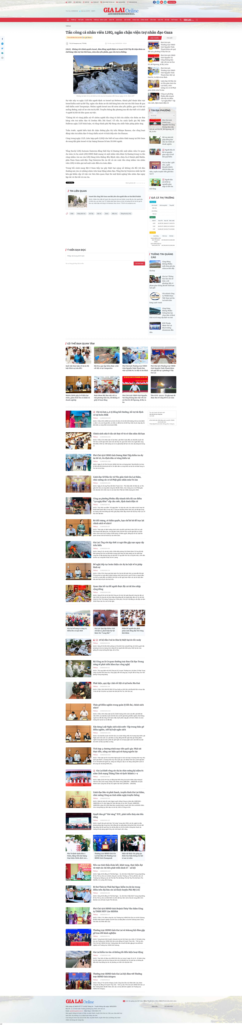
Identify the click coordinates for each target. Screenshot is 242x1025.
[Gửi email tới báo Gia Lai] (165, 2)
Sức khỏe (127, 20)
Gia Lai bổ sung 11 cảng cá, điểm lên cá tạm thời (77, 629)
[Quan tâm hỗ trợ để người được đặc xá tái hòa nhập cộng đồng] (78, 593)
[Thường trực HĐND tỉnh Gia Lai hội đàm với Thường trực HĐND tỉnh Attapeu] (78, 980)
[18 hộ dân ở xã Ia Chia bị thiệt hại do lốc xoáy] (78, 647)
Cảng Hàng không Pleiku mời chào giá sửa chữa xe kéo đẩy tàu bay (162, 266)
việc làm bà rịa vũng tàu (155, 414)
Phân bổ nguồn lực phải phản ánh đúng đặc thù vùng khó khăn (133, 630)
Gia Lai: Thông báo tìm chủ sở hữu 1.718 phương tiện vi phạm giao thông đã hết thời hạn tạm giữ (161, 282)
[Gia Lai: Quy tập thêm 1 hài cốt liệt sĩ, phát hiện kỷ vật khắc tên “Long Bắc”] (105, 618)
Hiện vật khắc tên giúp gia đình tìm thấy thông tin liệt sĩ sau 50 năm (132, 856)
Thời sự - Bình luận (100, 20)
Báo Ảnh (78, 2)
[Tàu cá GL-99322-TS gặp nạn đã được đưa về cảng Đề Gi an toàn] (163, 384)
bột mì (99, 213)
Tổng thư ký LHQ (126, 213)
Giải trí (160, 20)
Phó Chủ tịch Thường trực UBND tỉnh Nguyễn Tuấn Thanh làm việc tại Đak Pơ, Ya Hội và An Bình (161, 72)
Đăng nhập (172, 2)
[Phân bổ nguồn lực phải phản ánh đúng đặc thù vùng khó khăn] (133, 618)
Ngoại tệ (152, 217)
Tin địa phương (160, 110)
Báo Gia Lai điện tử (121, 11)
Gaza (106, 213)
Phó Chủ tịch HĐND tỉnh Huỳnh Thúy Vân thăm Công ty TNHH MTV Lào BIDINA (118, 910)
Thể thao (174, 20)
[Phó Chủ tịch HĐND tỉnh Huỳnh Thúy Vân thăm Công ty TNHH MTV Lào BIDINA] (78, 915)
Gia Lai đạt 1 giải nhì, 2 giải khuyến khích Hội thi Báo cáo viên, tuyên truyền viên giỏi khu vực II (161, 168)
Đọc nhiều (154, 38)
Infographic (133, 2)
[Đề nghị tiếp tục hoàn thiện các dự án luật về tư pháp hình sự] (78, 571)
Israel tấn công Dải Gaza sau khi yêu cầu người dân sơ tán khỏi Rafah (115, 196)
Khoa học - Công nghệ (140, 20)
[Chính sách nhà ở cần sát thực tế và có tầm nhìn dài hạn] (78, 440)
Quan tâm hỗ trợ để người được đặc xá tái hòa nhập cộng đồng (117, 587)
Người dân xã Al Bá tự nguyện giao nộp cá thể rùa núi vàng (161, 184)
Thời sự (73, 20)
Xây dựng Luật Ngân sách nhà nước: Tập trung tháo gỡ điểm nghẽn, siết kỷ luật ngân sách (118, 728)
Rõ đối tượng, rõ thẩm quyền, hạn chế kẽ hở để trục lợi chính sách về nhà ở (118, 522)
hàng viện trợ (81, 213)
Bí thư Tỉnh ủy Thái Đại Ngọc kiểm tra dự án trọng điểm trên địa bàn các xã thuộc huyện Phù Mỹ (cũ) (116, 888)
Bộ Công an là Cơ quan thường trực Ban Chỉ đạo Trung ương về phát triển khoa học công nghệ (118, 663)
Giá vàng (152, 232)
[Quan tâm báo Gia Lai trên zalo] (158, 2)
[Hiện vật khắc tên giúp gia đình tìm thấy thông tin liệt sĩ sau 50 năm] (133, 843)
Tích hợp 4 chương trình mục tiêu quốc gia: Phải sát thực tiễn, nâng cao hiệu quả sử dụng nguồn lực (117, 750)
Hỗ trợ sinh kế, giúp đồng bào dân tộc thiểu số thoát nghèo (168, 140)
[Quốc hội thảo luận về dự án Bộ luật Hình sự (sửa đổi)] (78, 355)
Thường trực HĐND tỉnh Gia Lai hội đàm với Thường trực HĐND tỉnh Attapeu (117, 975)
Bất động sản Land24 (164, 420)
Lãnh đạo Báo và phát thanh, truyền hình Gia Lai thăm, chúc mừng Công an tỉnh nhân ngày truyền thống (119, 793)
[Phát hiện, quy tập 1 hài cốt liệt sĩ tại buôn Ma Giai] (78, 690)
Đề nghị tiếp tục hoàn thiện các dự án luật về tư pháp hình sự (117, 565)
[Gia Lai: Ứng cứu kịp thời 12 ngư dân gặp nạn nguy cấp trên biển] (78, 549)
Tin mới (170, 38)
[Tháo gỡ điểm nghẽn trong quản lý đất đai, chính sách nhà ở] (78, 712)
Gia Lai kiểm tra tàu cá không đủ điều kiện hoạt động (118, 952)
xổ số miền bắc (153, 420)
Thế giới (80, 20)
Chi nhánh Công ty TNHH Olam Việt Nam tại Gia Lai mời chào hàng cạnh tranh (162, 298)
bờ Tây (91, 213)
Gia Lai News (189, 20)
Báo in (87, 2)
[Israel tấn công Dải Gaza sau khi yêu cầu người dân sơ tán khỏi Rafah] (77, 201)
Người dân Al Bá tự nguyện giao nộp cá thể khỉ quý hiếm (168, 153)
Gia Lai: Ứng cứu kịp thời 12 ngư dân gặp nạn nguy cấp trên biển (118, 543)
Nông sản (152, 202)
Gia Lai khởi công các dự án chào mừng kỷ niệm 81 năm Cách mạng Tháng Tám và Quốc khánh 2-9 (118, 772)
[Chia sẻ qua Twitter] (2, 48)
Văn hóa (153, 20)
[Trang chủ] (68, 20)
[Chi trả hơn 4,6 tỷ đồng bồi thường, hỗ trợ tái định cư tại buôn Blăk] (78, 419)
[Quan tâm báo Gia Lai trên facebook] (154, 2)
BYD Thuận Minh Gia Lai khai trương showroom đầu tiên (161, 327)
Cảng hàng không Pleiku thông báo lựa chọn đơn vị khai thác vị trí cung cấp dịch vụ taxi (162, 312)
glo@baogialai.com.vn (76, 1011)
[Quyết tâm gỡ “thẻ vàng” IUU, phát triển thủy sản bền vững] (78, 821)
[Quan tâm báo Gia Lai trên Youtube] (161, 2)
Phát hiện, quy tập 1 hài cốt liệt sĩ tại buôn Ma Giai (116, 683)
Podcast (96, 2)
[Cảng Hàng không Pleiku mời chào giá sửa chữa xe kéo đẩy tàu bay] (155, 264)
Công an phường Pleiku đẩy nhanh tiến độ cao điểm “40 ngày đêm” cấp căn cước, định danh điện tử (161, 98)
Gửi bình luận (139, 263)
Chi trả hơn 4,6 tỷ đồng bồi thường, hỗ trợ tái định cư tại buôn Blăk (118, 413)
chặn (71, 213)
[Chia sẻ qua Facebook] (2, 39)
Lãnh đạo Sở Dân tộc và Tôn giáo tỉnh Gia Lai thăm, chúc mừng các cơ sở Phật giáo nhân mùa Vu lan (162, 85)
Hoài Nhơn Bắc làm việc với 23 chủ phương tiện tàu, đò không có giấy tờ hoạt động (106, 397)
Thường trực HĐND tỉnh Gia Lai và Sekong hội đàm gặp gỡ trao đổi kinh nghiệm (119, 931)
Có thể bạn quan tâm (81, 343)
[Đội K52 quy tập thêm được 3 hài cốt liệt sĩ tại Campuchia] (107, 355)
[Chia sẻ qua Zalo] (2, 43)
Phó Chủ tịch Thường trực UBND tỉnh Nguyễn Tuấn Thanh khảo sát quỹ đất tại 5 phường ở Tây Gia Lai (162, 46)
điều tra (114, 213)
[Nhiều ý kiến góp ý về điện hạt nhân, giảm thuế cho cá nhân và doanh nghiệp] (78, 384)
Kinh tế (111, 20)
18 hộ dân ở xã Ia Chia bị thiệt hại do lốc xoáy (119, 640)
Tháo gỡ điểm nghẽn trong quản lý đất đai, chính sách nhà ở (118, 706)
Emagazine (121, 2)
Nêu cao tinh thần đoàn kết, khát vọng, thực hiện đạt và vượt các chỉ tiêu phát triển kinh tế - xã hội (118, 866)
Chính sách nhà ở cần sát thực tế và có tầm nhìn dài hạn (119, 433)
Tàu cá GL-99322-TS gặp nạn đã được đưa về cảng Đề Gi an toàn (163, 396)
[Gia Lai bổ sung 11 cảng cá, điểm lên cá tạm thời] (78, 618)
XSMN (172, 420)
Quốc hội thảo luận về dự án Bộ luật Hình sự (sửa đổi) (77, 367)
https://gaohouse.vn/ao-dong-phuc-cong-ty (162, 424)
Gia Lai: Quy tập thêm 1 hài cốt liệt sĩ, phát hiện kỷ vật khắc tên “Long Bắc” (105, 630)
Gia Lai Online (80, 1001)
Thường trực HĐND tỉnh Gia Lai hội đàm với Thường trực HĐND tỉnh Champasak (105, 856)
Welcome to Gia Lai (108, 2)
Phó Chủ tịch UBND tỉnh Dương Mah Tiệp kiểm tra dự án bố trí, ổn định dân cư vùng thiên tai (118, 456)
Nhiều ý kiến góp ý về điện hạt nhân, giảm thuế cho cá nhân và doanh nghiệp (78, 397)
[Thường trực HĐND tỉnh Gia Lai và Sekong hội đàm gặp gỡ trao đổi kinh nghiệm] (78, 937)
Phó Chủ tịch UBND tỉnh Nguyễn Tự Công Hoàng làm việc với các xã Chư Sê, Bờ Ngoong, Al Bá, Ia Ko (161, 59)
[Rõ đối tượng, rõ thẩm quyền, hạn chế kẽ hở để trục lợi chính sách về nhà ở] (78, 527)
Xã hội (167, 20)
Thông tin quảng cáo (162, 256)
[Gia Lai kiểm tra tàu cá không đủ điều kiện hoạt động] (78, 959)
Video (69, 2)
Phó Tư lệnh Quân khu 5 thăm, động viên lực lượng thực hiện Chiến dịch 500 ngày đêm (77, 856)
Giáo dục (119, 20)
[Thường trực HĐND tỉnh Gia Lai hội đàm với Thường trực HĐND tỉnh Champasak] (105, 843)
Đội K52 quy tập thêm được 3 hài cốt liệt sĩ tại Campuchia (106, 367)
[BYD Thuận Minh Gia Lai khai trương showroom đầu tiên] (155, 326)
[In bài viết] (2, 57)
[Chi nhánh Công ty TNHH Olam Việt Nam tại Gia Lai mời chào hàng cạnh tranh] (155, 296)
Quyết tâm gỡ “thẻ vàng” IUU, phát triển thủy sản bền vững (118, 815)
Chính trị (88, 20)
